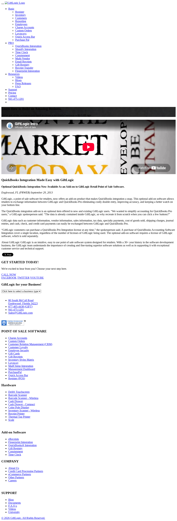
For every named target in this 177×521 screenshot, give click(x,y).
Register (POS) (16, 378)
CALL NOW (8, 274)
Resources (14, 74)
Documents (14, 502)
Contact (12, 95)
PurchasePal (15, 372)
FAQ (18, 86)
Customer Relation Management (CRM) (30, 344)
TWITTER (23, 277)
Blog (11, 499)
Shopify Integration (25, 49)
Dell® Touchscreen (19, 391)
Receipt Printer (16, 413)
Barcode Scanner (17, 395)
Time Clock (21, 52)
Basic (11, 8)
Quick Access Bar (25, 36)
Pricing (12, 92)
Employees (21, 24)
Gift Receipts (15, 356)
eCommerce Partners (19, 474)
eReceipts (13, 439)
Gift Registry (22, 64)
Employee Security (18, 350)
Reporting (20, 21)
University (14, 512)
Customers (21, 18)
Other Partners (16, 477)
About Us (13, 468)
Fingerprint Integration (27, 70)
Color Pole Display (18, 407)
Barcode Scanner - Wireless (23, 398)
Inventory (20, 14)
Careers (12, 480)
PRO (11, 42)
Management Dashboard (21, 369)
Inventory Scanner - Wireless (24, 410)
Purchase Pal (22, 39)
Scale (11, 419)
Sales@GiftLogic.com (20, 312)
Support (12, 89)
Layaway (13, 362)
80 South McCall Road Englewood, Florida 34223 (23, 302)
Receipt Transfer (24, 67)
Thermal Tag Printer (19, 416)
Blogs (18, 80)
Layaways (20, 33)
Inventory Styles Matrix (21, 359)
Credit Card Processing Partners (25, 471)
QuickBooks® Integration (22, 445)
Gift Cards (14, 353)
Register (19, 11)
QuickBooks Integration (28, 46)
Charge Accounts (24, 27)
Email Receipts (23, 61)
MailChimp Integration (20, 365)
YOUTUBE (37, 277)
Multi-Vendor (22, 58)
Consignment (22, 55)
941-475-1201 (16, 98)
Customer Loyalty (18, 347)
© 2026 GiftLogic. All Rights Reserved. (23, 518)
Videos (19, 77)
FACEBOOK (9, 277)
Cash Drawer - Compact (21, 404)
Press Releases (23, 83)
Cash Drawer (15, 401)
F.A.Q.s (12, 505)
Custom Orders (23, 30)
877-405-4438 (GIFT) (20, 306)
